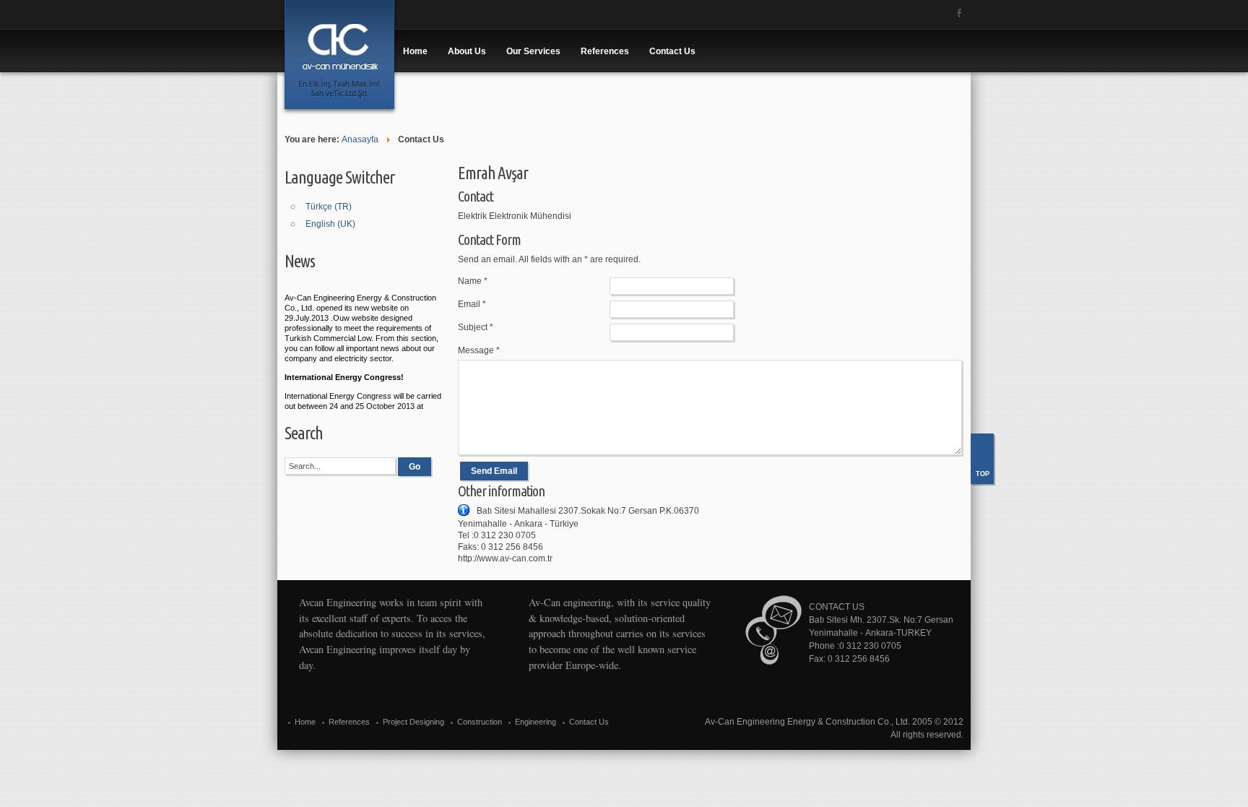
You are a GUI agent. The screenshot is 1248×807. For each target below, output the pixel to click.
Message (479, 350)
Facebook (959, 13)
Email (472, 304)
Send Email (494, 471)
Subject (475, 327)
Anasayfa (360, 139)
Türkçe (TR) (329, 207)
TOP (982, 474)
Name (473, 281)
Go (414, 467)
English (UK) (330, 224)
